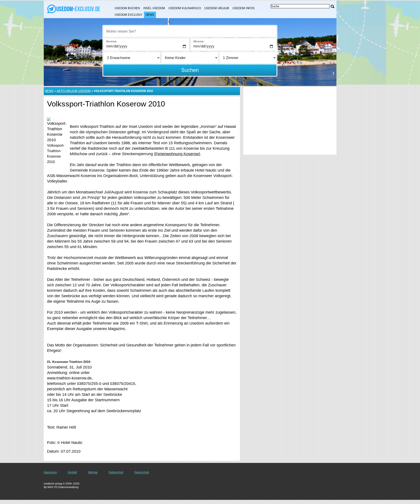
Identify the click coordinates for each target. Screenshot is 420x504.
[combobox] (189, 31)
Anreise (111, 41)
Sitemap (93, 472)
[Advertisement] (290, 120)
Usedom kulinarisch (184, 8)
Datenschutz (115, 472)
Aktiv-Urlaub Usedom (74, 91)
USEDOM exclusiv (128, 14)
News (150, 14)
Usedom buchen (127, 8)
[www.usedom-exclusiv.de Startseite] (74, 9)
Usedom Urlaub (216, 8)
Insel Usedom (154, 8)
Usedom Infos (244, 8)
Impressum (50, 472)
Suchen (190, 70)
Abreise (198, 41)
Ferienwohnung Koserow (177, 154)
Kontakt (72, 472)
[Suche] (332, 6)
